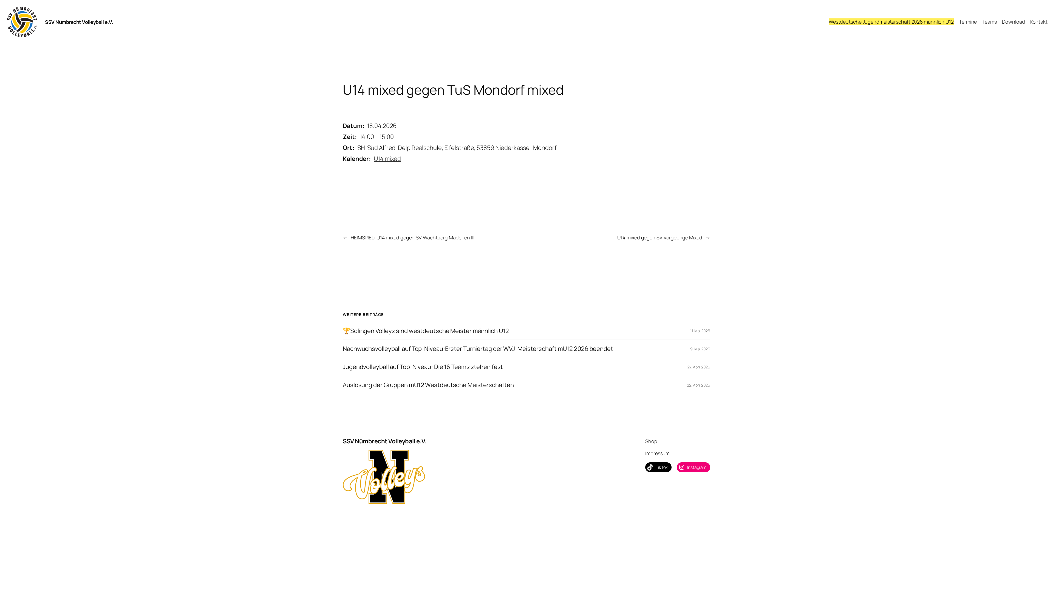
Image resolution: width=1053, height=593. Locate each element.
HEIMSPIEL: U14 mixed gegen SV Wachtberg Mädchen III (412, 237)
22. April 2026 (698, 385)
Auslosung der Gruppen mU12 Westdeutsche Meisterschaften (428, 385)
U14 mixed (387, 159)
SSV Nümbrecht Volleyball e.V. (79, 22)
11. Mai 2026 (700, 330)
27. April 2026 (698, 367)
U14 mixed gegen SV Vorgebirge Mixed (660, 237)
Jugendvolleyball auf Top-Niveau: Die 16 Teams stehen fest (423, 366)
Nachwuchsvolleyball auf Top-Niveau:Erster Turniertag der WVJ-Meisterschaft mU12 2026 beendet (478, 348)
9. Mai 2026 (700, 348)
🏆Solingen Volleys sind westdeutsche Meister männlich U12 (426, 331)
